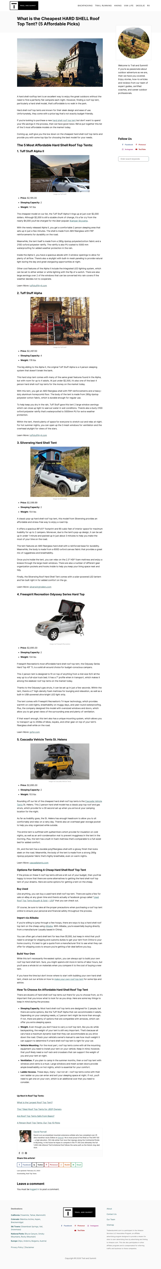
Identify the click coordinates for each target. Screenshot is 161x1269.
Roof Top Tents (31, 1173)
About (109, 1209)
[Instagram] (23, 1153)
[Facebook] (19, 1153)
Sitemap (110, 1225)
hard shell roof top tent (64, 120)
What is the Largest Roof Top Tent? (35, 1102)
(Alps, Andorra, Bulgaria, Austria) (29, 1241)
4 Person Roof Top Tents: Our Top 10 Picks (38, 1123)
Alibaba (49, 926)
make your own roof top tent (68, 979)
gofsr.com (35, 732)
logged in (34, 1189)
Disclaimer (29, 1247)
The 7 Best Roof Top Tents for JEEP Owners (39, 1109)
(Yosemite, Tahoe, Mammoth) (28, 1215)
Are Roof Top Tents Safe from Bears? (35, 1116)
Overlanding (21, 1173)
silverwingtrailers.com (40, 587)
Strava (60, 1138)
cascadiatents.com (39, 863)
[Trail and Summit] (31, 5)
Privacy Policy (17, 1247)
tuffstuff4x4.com (38, 285)
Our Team (111, 1219)
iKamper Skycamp (79, 221)
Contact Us (111, 1214)
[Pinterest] (26, 1153)
